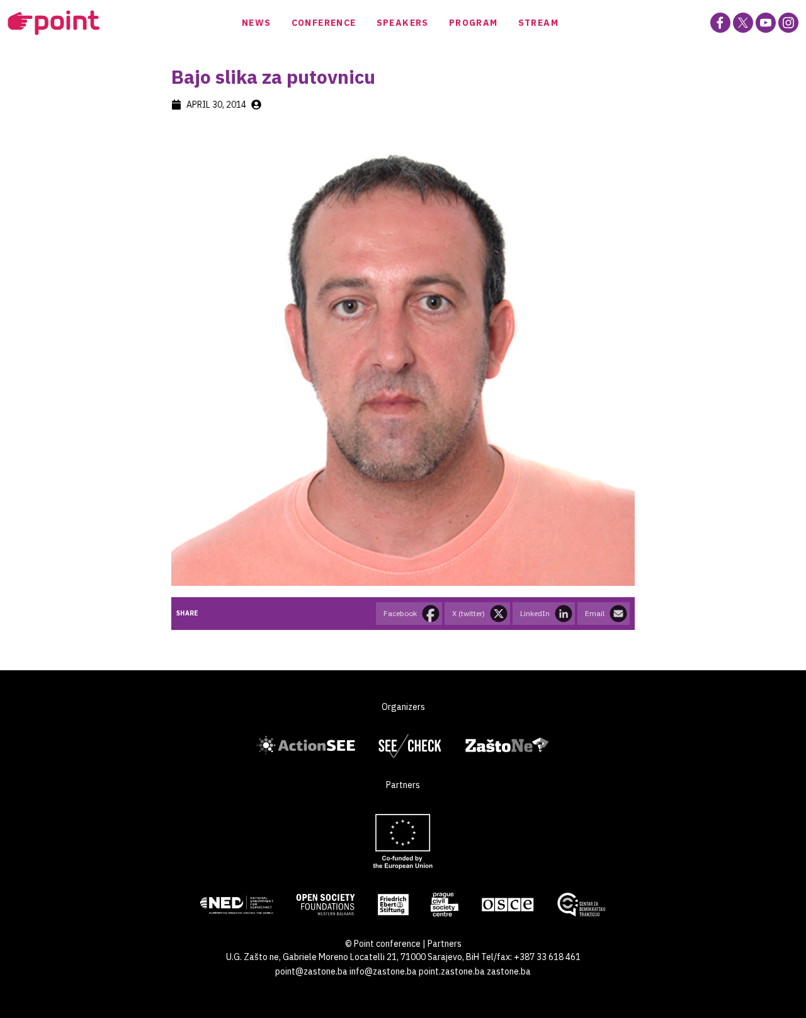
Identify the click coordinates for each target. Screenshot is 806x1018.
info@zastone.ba (383, 971)
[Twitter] (743, 23)
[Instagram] (788, 23)
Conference (324, 22)
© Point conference (383, 943)
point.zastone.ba (452, 971)
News (256, 22)
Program (473, 22)
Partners (445, 943)
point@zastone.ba (311, 971)
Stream (538, 22)
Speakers (403, 22)
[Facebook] (720, 23)
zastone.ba (509, 971)
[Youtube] (766, 23)
